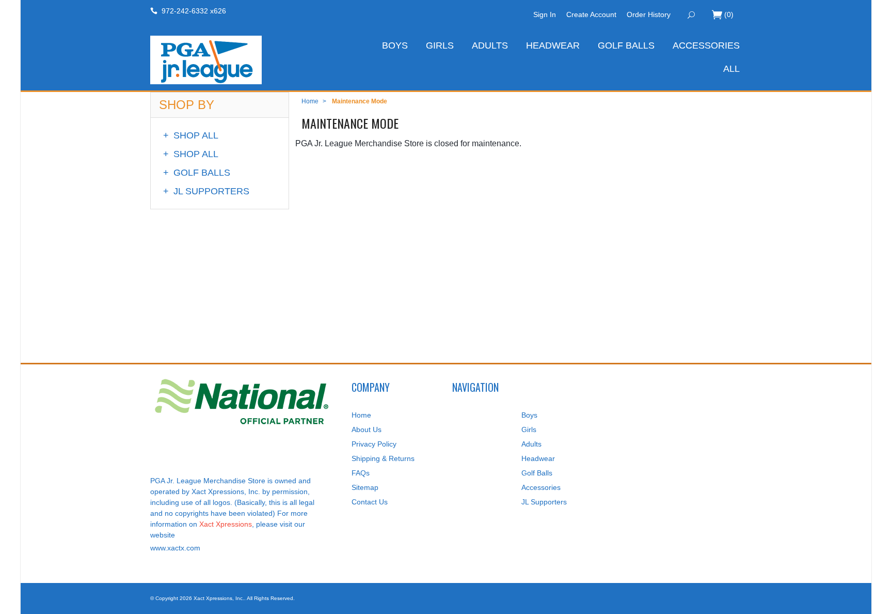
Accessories (706, 45)
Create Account (591, 14)
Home (309, 101)
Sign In (544, 14)
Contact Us (370, 502)
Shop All (190, 135)
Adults (490, 45)
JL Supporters (206, 191)
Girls (440, 45)
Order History (649, 14)
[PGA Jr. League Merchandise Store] (244, 60)
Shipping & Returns (383, 458)
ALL (731, 69)
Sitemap (365, 487)
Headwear (553, 45)
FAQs (361, 473)
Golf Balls (626, 45)
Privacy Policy (374, 444)
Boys (395, 45)
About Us (366, 429)
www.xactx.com (175, 548)
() (729, 14)
